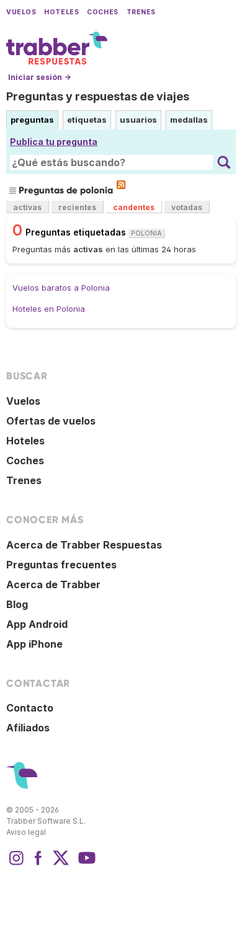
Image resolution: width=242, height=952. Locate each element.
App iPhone (34, 644)
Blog (17, 604)
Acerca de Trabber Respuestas (84, 545)
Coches (102, 12)
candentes (134, 207)
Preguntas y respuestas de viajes (97, 96)
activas (27, 207)
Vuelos (21, 12)
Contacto (29, 708)
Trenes (141, 12)
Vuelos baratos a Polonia (61, 288)
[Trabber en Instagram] (16, 864)
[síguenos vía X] (61, 864)
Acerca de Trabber (53, 584)
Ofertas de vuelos (51, 421)
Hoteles (61, 12)
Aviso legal (26, 832)
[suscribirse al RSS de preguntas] (121, 184)
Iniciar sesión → (39, 77)
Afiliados (28, 727)
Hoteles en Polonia (48, 309)
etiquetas (87, 120)
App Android (37, 624)
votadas (186, 207)
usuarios (138, 120)
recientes (77, 207)
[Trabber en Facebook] (38, 864)
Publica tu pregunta (53, 141)
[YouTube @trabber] (85, 864)
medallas (189, 120)
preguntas (32, 120)
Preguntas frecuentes (61, 564)
